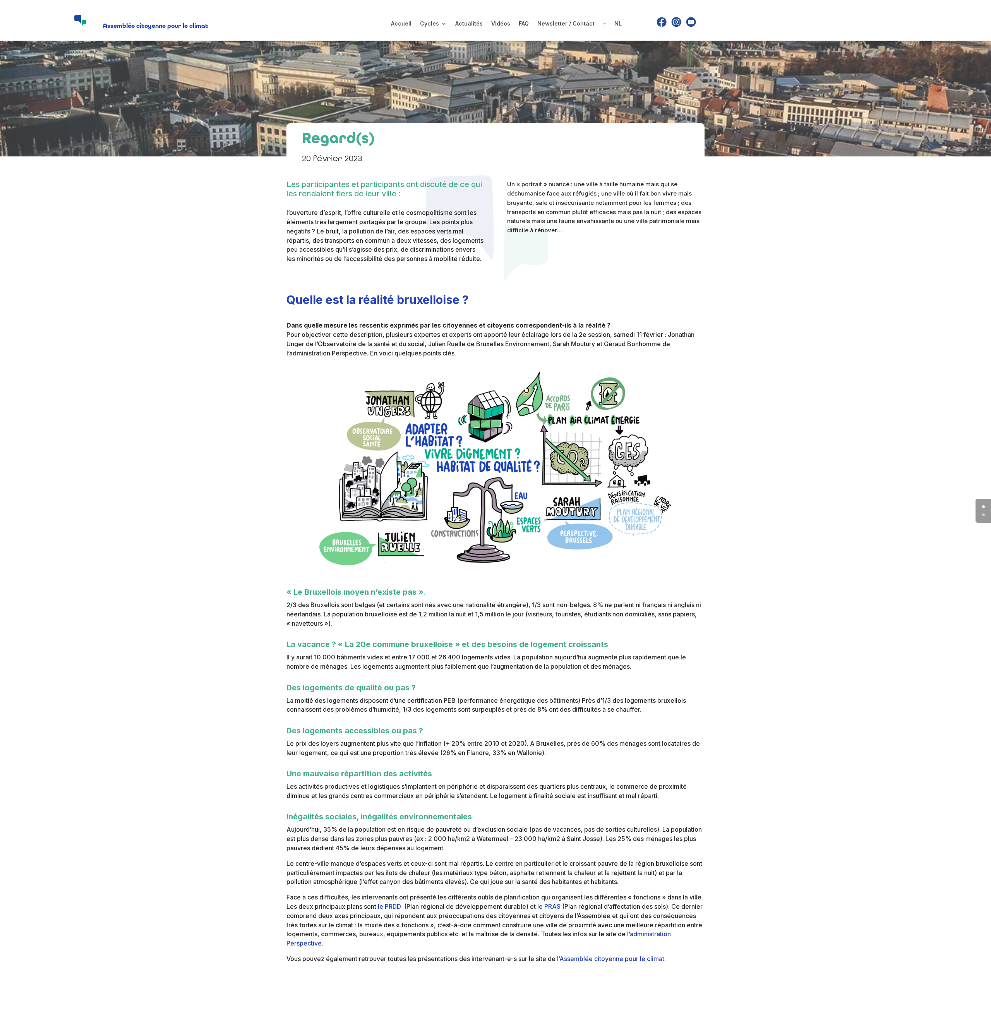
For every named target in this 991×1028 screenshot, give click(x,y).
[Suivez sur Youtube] (691, 22)
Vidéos (500, 24)
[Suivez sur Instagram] (676, 22)
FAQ (524, 24)
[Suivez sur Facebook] (661, 22)
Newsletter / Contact (566, 24)
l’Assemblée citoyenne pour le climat (610, 959)
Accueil (401, 24)
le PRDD (390, 906)
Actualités (469, 24)
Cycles (429, 24)
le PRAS (549, 906)
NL (618, 24)
